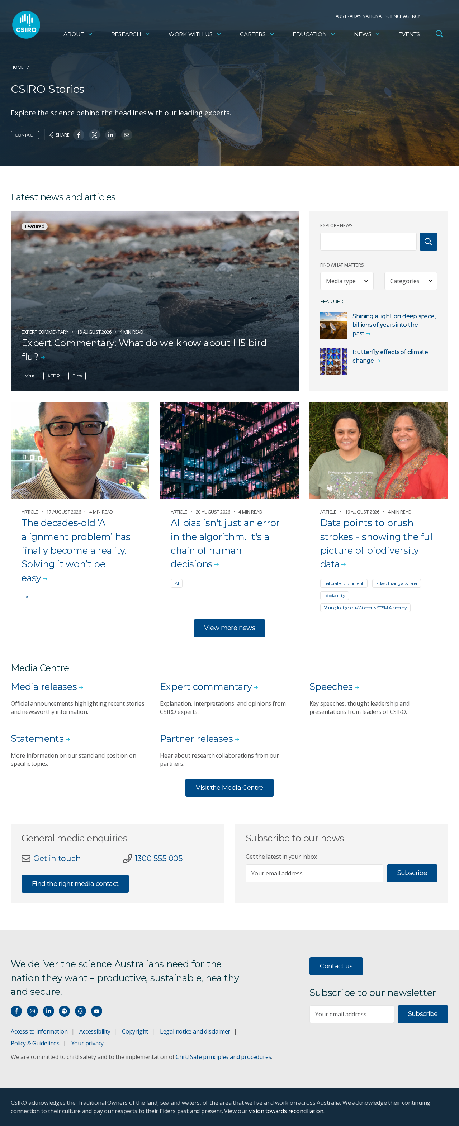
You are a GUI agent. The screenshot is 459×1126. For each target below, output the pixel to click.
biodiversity (334, 595)
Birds (77, 375)
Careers (253, 34)
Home (17, 67)
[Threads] (80, 1011)
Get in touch (57, 858)
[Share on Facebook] (78, 134)
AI (27, 597)
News (362, 34)
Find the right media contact (75, 884)
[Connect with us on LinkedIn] (48, 1011)
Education (310, 34)
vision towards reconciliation (286, 1111)
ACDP (53, 375)
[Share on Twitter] (94, 134)
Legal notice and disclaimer (195, 1031)
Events (409, 34)
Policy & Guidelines (35, 1043)
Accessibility (94, 1031)
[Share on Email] (126, 134)
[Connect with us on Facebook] (16, 1011)
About (73, 34)
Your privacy (87, 1043)
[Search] (428, 242)
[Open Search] (439, 34)
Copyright (135, 1031)
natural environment (344, 583)
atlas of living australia (396, 583)
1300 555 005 (159, 858)
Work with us (191, 34)
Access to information (39, 1031)
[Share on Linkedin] (110, 134)
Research (126, 34)
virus (29, 375)
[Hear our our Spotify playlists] (64, 1011)
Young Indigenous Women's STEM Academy (365, 607)
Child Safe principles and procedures (223, 1057)
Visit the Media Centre (229, 788)
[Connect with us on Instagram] (32, 1011)
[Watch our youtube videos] (96, 1011)
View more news (229, 628)
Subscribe (412, 873)
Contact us (336, 966)
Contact (25, 135)
